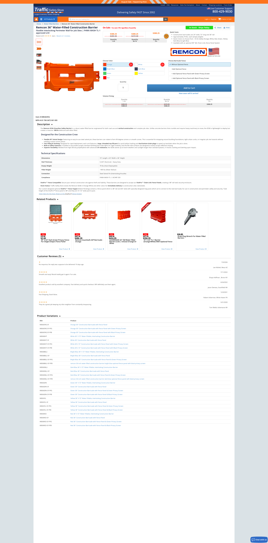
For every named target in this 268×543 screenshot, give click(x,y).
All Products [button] (48, 19)
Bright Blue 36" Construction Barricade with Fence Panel (90, 356)
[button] (99, 77)
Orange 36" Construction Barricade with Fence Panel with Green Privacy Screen (98, 328)
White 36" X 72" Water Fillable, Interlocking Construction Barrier (92, 336)
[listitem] (118, 64)
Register (214, 19)
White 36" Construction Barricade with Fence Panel (88, 340)
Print (228, 28)
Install (163, 5)
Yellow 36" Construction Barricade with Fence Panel (88, 402)
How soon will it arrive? (188, 93)
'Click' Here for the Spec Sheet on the (52, 194)
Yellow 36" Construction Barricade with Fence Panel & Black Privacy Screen (96, 410)
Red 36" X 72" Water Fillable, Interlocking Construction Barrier (92, 414)
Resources (174, 5)
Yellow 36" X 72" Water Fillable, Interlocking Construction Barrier (92, 398)
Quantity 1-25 (113, 40)
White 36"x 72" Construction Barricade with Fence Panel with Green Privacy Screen (99, 344)
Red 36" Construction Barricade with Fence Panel (87, 418)
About (198, 5)
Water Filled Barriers (51, 24)
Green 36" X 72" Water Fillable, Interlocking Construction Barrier (92, 383)
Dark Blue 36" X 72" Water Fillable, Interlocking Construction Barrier (94, 367)
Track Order (228, 5)
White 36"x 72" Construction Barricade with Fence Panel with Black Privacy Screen (99, 348)
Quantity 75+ (156, 40)
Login (207, 19)
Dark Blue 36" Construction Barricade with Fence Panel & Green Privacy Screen (98, 375)
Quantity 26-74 (135, 40)
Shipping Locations (215, 5)
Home (39, 24)
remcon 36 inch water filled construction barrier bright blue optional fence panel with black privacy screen (107, 363)
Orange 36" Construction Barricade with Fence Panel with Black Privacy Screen (97, 332)
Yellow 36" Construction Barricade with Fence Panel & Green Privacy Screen (96, 406)
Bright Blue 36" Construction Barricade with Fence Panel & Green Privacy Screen (98, 359)
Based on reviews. (64, 36)
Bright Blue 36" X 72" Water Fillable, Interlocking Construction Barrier (94, 352)
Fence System (77, 194)
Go (166, 19)
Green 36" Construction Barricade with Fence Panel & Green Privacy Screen (96, 391)
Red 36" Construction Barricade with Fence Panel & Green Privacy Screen (96, 422)
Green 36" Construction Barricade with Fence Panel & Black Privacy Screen (96, 394)
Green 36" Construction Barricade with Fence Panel (88, 387)
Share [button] (219, 28)
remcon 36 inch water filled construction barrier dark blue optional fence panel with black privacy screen (107, 379)
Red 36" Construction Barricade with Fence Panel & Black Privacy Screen (95, 425)
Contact (204, 5)
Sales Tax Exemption (187, 5)
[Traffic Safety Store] (49, 10)
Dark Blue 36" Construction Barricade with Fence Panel (89, 371)
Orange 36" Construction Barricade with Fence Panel (88, 325)
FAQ (168, 5)
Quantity (123, 82)
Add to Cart (189, 88)
